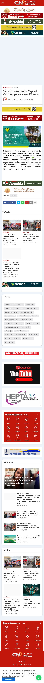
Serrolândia (21, 335)
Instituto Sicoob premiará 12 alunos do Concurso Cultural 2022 (28, 538)
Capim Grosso (26, 312)
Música (8, 331)
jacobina (9, 342)
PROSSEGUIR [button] (8, 679)
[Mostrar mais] (35, 202)
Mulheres (26, 327)
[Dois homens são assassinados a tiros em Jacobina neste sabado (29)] (32, 225)
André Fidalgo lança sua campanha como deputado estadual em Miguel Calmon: (28, 514)
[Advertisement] (22, 61)
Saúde (8, 335)
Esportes (26, 320)
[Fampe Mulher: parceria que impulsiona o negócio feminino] (31, 590)
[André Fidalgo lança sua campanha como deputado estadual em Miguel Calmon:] (10, 514)
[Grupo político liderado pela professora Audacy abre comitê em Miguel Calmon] (12, 225)
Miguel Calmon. (32, 323)
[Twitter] (18, 202)
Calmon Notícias (11, 312)
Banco (8, 308)
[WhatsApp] (22, 202)
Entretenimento (11, 320)
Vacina (17, 338)
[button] (2, 3)
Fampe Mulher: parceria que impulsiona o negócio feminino (31, 602)
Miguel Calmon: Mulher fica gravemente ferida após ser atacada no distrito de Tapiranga (19, 481)
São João (33, 335)
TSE (7, 338)
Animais (8, 305)
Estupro (8, 323)
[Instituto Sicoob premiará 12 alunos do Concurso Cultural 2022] (10, 539)
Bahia (30, 305)
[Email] (31, 202)
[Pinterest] (27, 202)
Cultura (22, 316)
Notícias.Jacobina (21, 331)
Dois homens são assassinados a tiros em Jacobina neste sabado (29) (31, 237)
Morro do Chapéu (11, 327)
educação (28, 338)
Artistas (19, 305)
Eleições (33, 316)
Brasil (19, 308)
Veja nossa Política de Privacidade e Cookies (18, 675)
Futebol (19, 323)
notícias (15, 87)
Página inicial (7, 87)
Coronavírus (10, 316)
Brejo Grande (32, 308)
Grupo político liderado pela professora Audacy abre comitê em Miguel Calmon (10, 238)
